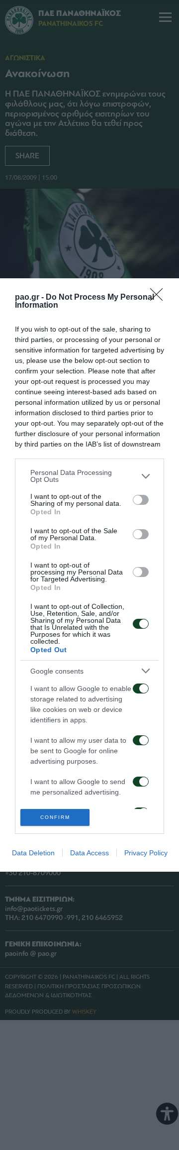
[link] (159, 297)
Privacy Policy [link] (146, 853)
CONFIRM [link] (55, 817)
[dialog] (89, 575)
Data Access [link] (89, 853)
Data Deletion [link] (33, 853)
